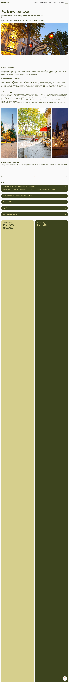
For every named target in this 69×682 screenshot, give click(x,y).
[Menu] (66, 3)
